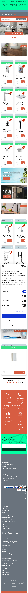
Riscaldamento (5, 537)
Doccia (3, 512)
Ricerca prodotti (21, 19)
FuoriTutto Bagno (5, 572)
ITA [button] (1, 11)
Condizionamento (5, 535)
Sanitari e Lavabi (5, 510)
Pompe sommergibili (6, 553)
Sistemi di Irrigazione (6, 558)
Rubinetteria (4, 508)
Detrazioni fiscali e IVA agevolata (9, 476)
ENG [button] (4, 11)
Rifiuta (14, 325)
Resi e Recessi (4, 470)
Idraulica (3, 543)
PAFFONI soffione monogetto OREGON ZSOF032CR (7, 130)
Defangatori (4, 556)
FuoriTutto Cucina (5, 574)
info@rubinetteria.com (11, 382)
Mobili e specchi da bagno (7, 516)
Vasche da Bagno (5, 514)
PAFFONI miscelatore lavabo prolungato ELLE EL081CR (7, 103)
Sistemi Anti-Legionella (6, 555)
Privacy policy (4, 480)
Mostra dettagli (19, 311)
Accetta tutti (14, 316)
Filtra (14, 37)
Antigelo (3, 547)
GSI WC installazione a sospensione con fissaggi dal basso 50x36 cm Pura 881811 (20, 158)
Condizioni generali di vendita (8, 464)
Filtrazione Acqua (5, 528)
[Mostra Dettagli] (7, 69)
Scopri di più (7, 196)
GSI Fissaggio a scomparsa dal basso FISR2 (7, 157)
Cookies (3, 482)
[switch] (24, 296)
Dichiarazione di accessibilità (8, 478)
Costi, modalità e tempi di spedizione (10, 468)
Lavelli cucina (4, 530)
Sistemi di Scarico (5, 517)
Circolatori (3, 551)
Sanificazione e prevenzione (8, 521)
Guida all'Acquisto (5, 475)
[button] (5, 83)
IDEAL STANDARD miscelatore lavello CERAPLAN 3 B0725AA (20, 236)
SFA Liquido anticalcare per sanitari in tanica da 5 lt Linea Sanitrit (20, 77)
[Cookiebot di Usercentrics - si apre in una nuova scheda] (20, 266)
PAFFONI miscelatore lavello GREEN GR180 (7, 236)
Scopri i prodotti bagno (14, 33)
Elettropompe (4, 549)
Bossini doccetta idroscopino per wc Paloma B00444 (20, 130)
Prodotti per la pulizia (6, 519)
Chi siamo (3, 460)
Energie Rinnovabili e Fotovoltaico (9, 560)
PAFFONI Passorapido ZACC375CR (7, 76)
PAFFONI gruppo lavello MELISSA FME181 (6, 263)
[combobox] (14, 19)
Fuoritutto (3, 570)
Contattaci (3, 473)
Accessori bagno (5, 506)
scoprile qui (6, 179)
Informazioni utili (5, 462)
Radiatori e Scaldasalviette (7, 538)
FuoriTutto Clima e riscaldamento (9, 576)
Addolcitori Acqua (5, 545)
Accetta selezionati (14, 321)
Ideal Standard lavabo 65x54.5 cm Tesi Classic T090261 (20, 103)
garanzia (3, 466)
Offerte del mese (5, 565)
